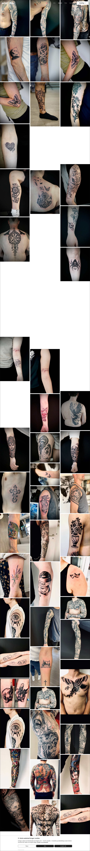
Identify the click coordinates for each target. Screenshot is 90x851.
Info (54, 3)
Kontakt (72, 3)
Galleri (60, 3)
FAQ (66, 3)
